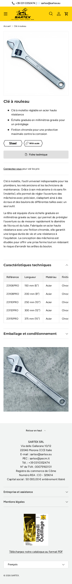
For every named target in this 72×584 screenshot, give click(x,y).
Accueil (7, 26)
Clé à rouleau (20, 26)
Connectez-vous (12, 168)
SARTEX (15, 575)
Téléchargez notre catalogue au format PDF (36, 551)
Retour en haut (34, 430)
